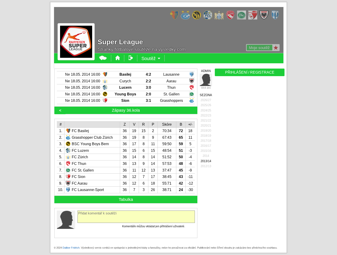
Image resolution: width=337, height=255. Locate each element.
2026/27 (206, 100)
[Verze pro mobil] (130, 58)
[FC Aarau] (265, 18)
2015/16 (206, 150)
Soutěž (153, 58)
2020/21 (206, 125)
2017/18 (206, 140)
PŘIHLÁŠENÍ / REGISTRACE (249, 72)
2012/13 (206, 166)
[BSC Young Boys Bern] (197, 18)
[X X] (206, 80)
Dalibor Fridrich (71, 247)
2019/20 (206, 130)
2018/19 (206, 135)
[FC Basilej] (175, 18)
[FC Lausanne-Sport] (276, 18)
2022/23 (206, 115)
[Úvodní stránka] (117, 58)
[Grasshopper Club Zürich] (186, 18)
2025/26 (206, 105)
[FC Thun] (231, 18)
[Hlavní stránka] (103, 58)
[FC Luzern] (209, 18)
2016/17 (206, 145)
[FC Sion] (254, 18)
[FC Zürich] (220, 18)
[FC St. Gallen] (242, 18)
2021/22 (206, 120)
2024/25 (206, 110)
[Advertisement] (249, 149)
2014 (206, 156)
